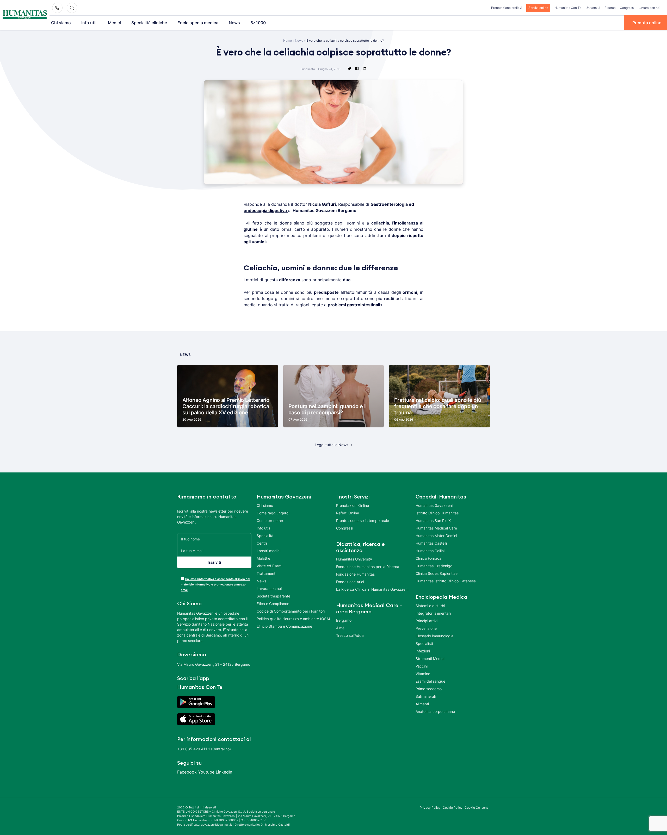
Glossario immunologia (434, 636)
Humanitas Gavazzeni (434, 505)
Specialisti (424, 643)
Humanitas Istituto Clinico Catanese (446, 581)
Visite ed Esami (269, 566)
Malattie (263, 558)
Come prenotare (270, 520)
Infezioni (423, 651)
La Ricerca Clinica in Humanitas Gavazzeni (372, 589)
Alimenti (422, 704)
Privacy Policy (430, 807)
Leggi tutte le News (331, 445)
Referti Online (347, 513)
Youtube (206, 772)
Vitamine (423, 673)
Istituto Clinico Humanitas (437, 513)
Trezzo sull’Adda (350, 635)
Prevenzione (426, 628)
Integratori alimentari (433, 613)
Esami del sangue (430, 681)
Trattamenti (266, 573)
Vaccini (422, 666)
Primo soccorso (429, 689)
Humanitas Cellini (430, 551)
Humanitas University (354, 559)
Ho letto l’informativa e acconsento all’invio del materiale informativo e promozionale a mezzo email (215, 584)
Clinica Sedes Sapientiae (437, 573)
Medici (114, 22)
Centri (262, 543)
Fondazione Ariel (350, 581)
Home (287, 40)
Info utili (89, 22)
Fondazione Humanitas (355, 574)
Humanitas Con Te (567, 8)
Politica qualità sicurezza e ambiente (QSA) (293, 618)
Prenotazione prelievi (506, 8)
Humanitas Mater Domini (436, 535)
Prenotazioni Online (352, 505)
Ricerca (610, 8)
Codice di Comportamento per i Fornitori (291, 611)
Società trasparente (273, 596)
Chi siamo (61, 22)
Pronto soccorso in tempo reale (362, 520)
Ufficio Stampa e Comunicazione (284, 626)
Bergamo (343, 620)
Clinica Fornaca (428, 558)
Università (592, 8)
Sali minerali (426, 696)
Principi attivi (426, 621)
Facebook (187, 772)
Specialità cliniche (149, 22)
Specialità (265, 535)
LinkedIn (224, 772)
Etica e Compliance (273, 603)
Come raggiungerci (273, 513)
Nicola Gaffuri (322, 204)
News (234, 22)
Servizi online (538, 8)
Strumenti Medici (430, 658)
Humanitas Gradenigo (434, 566)
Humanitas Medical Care (436, 528)
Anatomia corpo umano (435, 711)
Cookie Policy (453, 807)
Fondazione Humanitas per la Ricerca (367, 566)
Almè (340, 628)
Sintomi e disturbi (430, 605)
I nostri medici (268, 551)
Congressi (627, 8)
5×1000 (258, 22)
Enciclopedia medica (197, 22)
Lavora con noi (649, 8)
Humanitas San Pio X (433, 520)
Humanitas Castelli (431, 543)
